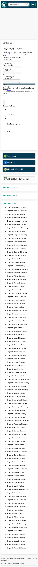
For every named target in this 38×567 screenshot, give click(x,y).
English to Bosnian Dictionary (16, 231)
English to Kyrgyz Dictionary (16, 362)
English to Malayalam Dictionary (17, 389)
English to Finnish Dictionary (16, 279)
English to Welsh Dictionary (16, 534)
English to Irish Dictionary (15, 334)
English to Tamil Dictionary (15, 513)
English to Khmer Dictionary (16, 352)
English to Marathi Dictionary (16, 524)
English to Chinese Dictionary (16, 248)
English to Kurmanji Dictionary (17, 359)
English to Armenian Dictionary (17, 217)
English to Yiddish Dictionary (16, 496)
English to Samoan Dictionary (17, 431)
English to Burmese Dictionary (17, 403)
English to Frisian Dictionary (16, 286)
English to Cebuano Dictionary (17, 242)
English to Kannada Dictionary (17, 527)
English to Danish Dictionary (16, 262)
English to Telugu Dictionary (16, 517)
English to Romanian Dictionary (17, 424)
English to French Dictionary (16, 283)
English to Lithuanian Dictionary (17, 376)
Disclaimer (16, 563)
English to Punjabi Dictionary (16, 548)
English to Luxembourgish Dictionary (19, 379)
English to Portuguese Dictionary (18, 420)
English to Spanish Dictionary (16, 458)
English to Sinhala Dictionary (16, 445)
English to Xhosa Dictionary (16, 493)
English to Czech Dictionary (16, 259)
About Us (3, 563)
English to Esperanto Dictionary (17, 269)
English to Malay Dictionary (16, 541)
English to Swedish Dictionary (17, 469)
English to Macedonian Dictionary (18, 383)
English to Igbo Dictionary (15, 328)
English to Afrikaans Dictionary (17, 207)
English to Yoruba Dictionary (16, 500)
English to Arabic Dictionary (16, 537)
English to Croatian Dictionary (17, 255)
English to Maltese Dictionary (16, 393)
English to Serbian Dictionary (16, 434)
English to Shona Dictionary (16, 438)
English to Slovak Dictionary (16, 448)
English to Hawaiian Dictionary (17, 310)
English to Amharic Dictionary (16, 214)
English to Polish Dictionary (16, 417)
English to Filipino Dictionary (16, 276)
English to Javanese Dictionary (17, 345)
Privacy (10, 563)
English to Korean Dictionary (16, 355)
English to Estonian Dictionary (17, 272)
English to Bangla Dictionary (16, 506)
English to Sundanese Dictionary (17, 462)
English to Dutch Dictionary (16, 266)
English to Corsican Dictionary (17, 252)
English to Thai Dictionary (15, 531)
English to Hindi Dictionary (15, 510)
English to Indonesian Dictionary (17, 331)
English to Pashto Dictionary (16, 410)
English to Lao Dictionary (15, 365)
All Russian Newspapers (18, 179)
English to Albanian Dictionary (17, 211)
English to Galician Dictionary (16, 290)
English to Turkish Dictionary (16, 476)
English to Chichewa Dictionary (17, 245)
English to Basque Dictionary (16, 224)
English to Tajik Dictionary (15, 472)
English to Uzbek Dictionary (16, 486)
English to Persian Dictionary (16, 414)
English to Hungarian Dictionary (17, 321)
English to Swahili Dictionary (16, 465)
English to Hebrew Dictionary (16, 314)
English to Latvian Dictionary (16, 372)
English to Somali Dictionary (16, 455)
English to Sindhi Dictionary (16, 441)
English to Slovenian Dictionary (17, 451)
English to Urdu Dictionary (15, 482)
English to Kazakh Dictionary (16, 348)
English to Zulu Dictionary (15, 503)
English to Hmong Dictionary (16, 317)
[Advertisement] (19, 24)
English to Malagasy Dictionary (17, 386)
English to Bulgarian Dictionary (17, 235)
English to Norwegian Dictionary (17, 407)
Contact (22, 563)
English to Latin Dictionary (15, 369)
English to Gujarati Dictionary (16, 520)
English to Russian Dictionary (16, 427)
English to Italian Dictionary (16, 338)
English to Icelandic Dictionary (17, 324)
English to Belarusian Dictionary (17, 228)
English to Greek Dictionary (16, 300)
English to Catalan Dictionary (16, 238)
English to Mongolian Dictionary (17, 400)
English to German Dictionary (16, 297)
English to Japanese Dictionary (17, 341)
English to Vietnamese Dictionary (18, 489)
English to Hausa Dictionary (16, 307)
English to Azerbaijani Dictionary (17, 221)
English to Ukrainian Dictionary (17, 479)
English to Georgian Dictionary (17, 293)
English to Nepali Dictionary (16, 544)
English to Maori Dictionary (16, 396)
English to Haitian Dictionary (16, 303)
